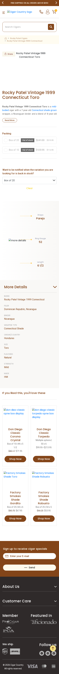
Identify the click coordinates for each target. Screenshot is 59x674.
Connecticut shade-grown (44, 110)
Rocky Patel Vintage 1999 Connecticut (25, 41)
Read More (10, 120)
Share (10, 54)
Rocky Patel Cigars (18, 38)
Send (32, 567)
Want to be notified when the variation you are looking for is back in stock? (27, 171)
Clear (29, 188)
